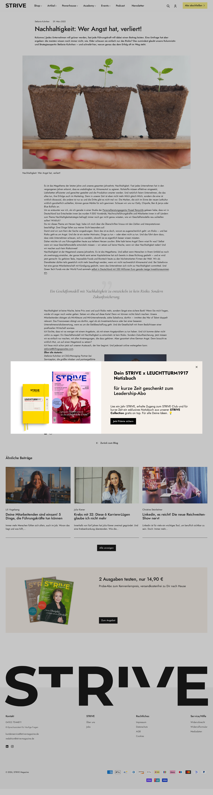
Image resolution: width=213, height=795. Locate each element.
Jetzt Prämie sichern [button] (123, 421)
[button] (196, 367)
